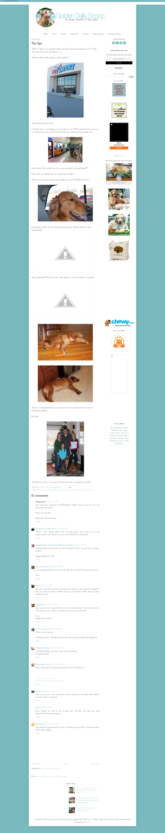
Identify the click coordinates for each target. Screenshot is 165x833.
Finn (37, 586)
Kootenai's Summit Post (44, 529)
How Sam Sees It (42, 567)
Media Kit (74, 34)
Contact (63, 34)
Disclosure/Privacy (114, 34)
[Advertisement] (119, 302)
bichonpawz (40, 724)
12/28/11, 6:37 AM (52, 691)
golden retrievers (58, 490)
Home (45, 34)
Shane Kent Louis (42, 664)
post (60, 52)
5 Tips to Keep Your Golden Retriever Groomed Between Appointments (87, 800)
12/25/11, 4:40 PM (56, 567)
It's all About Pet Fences (44, 681)
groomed (68, 490)
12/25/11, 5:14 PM (46, 586)
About (54, 34)
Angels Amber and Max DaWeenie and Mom (54, 545)
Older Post (95, 764)
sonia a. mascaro (42, 629)
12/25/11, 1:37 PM (52, 502)
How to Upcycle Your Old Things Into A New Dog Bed (86, 790)
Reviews (86, 34)
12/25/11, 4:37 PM (80, 545)
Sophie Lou (40, 691)
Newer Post (36, 764)
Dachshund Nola (42, 648)
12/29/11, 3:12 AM (52, 724)
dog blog (48, 490)
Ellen (37, 708)
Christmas (40, 490)
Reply (37, 522)
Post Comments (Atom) (51, 769)
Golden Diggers (98, 34)
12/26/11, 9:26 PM (56, 648)
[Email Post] (69, 487)
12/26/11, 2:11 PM (55, 629)
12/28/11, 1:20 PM (46, 708)
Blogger (87, 822)
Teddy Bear (40, 605)
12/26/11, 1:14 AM (51, 605)
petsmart (89, 490)
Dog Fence (60, 681)
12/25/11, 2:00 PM (61, 529)
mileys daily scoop (78, 490)
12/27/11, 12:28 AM (57, 664)
